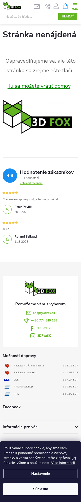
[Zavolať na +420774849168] (48, 6)
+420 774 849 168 (44, 320)
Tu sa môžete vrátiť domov (39, 85)
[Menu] (75, 6)
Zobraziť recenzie (31, 183)
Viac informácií (63, 462)
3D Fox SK (44, 328)
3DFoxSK (44, 336)
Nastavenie (40, 473)
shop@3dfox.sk (44, 313)
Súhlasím (40, 489)
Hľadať (68, 17)
